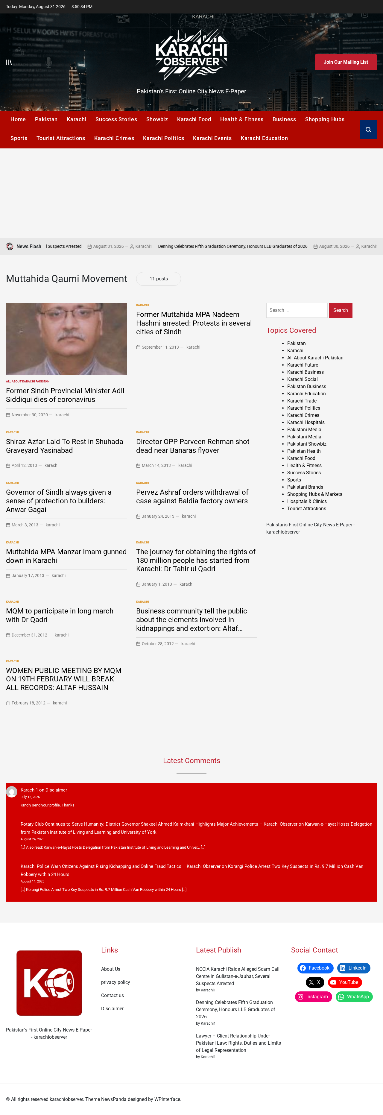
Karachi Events (212, 138)
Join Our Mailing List (346, 62)
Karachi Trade (302, 401)
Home (18, 119)
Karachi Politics (163, 138)
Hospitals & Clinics (307, 501)
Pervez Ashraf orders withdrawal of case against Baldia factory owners (192, 496)
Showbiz (157, 119)
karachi (62, 414)
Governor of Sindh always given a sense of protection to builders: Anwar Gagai (59, 501)
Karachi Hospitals (306, 422)
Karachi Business (305, 372)
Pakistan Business (306, 386)
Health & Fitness (242, 119)
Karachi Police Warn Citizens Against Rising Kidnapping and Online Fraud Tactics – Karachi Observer (121, 866)
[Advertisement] (191, 193)
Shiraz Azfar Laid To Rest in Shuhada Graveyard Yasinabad (64, 446)
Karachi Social (302, 379)
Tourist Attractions (61, 138)
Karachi (76, 119)
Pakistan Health (304, 451)
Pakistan (46, 119)
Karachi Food (194, 119)
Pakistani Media (304, 429)
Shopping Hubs (325, 119)
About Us (110, 969)
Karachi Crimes (114, 138)
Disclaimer (56, 790)
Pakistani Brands (305, 487)
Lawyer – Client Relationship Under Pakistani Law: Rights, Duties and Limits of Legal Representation (238, 1043)
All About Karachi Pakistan (27, 381)
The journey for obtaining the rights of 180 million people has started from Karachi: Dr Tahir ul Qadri (196, 560)
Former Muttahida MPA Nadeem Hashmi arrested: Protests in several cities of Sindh (194, 323)
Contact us (112, 995)
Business (284, 119)
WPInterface (167, 1099)
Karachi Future (302, 365)
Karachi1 (113, 246)
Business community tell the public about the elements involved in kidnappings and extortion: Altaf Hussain (191, 624)
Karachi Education (264, 138)
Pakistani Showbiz (306, 444)
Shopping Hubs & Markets (314, 494)
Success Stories (116, 119)
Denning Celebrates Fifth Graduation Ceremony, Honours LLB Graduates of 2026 (202, 246)
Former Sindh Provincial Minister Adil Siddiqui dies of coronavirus (65, 395)
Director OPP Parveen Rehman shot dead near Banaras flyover (193, 446)
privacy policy (115, 982)
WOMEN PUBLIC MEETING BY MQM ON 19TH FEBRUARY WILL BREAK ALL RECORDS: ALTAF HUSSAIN (63, 679)
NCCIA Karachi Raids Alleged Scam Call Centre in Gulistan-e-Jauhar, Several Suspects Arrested (237, 976)
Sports (19, 138)
